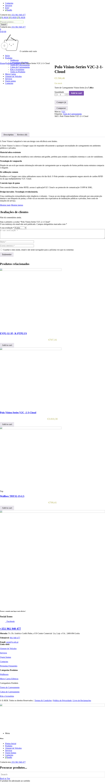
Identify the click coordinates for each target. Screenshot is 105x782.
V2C (63, 112)
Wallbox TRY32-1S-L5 (12, 496)
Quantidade (59, 92)
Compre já (61, 102)
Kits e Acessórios (7, 696)
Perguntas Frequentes (8, 666)
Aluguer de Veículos (8, 648)
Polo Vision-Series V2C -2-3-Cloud (18, 412)
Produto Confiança (13, 63)
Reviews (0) (22, 135)
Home (2, 63)
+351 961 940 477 (18, 15)
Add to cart (76, 93)
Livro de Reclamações (82, 700)
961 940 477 (15, 638)
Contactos (9, 3)
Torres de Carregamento (9, 687)
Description (9, 135)
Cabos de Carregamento (9, 692)
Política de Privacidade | (63, 700)
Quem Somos (5, 657)
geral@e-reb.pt (12, 642)
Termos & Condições (43, 700)
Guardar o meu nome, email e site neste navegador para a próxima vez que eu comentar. (38, 250)
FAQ (7, 8)
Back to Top (5, 778)
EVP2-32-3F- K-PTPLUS (13, 333)
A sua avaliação (7, 228)
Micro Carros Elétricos (9, 679)
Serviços (8, 5)
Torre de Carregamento (72, 114)
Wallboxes (4, 674)
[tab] (8, 134)
